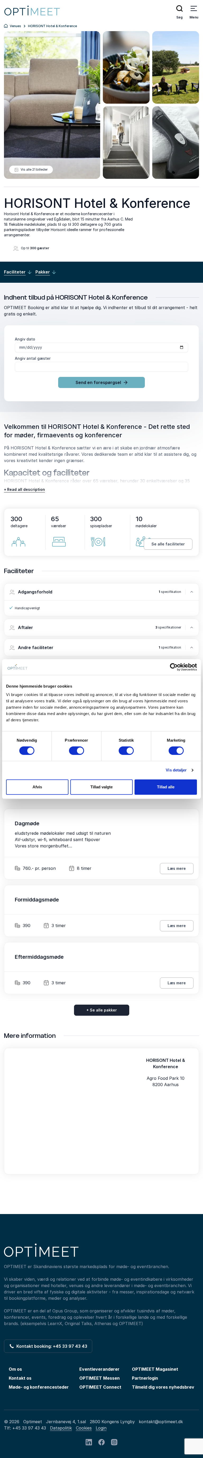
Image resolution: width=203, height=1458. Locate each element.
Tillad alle (165, 787)
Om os (15, 1369)
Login (101, 1428)
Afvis (37, 787)
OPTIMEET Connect (100, 1387)
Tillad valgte (101, 787)
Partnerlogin (145, 1378)
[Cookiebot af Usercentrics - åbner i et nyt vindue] (174, 667)
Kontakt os (20, 1378)
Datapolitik (61, 1428)
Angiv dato (25, 339)
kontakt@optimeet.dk (161, 1421)
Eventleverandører (99, 1369)
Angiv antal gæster (32, 358)
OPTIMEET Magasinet (155, 1369)
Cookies (84, 1428)
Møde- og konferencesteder (39, 1387)
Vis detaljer (176, 770)
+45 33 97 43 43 (29, 1428)
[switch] (76, 750)
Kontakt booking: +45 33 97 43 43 (50, 1346)
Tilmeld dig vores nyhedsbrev (163, 1387)
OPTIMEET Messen (99, 1378)
